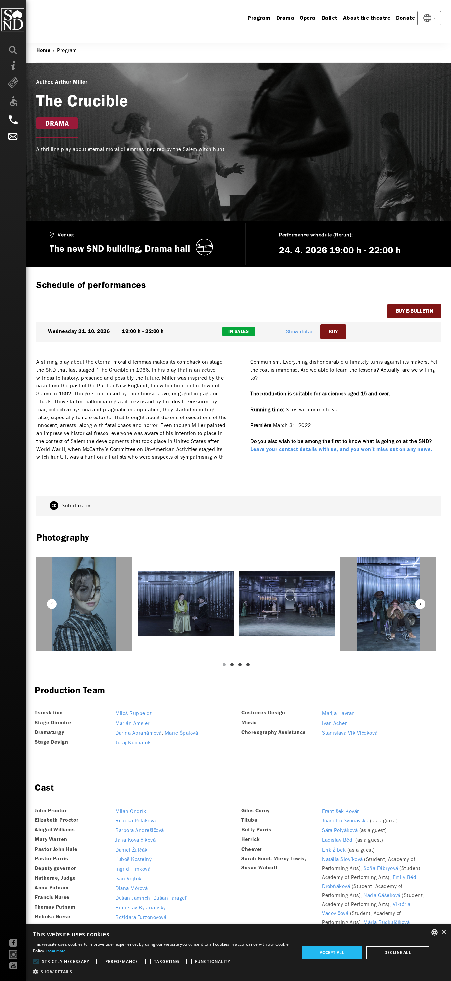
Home (43, 50)
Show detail (300, 331)
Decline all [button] (397, 952)
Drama (285, 18)
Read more (55, 951)
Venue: (66, 234)
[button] (162, 972)
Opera (308, 18)
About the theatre (367, 18)
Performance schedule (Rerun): (316, 234)
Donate (405, 18)
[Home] (26, 20)
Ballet (329, 18)
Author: (45, 81)
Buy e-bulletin (414, 311)
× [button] (443, 932)
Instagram (13, 954)
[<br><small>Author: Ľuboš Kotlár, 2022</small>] (186, 603)
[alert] (225, 952)
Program (259, 18)
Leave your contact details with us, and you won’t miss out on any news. (341, 449)
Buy (333, 332)
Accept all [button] (332, 952)
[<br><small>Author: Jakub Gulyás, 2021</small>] (84, 604)
